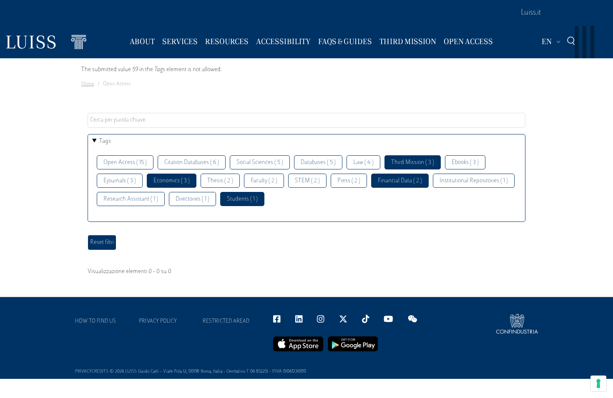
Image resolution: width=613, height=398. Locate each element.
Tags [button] (105, 141)
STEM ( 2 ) (307, 181)
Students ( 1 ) (242, 199)
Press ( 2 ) (348, 181)
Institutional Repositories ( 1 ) (474, 181)
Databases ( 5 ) (318, 162)
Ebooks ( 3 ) (465, 162)
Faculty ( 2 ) (264, 181)
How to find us (95, 321)
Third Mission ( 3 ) (412, 162)
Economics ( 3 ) (171, 181)
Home (87, 84)
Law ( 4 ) (363, 162)
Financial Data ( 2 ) (400, 181)
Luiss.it (531, 13)
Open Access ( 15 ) (125, 162)
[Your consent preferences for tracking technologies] (598, 383)
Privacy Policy (158, 321)
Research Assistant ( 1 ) (130, 199)
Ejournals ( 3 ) (119, 181)
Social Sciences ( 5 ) (259, 162)
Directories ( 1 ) (192, 199)
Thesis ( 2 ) (220, 181)
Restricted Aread (226, 321)
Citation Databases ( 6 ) (191, 162)
